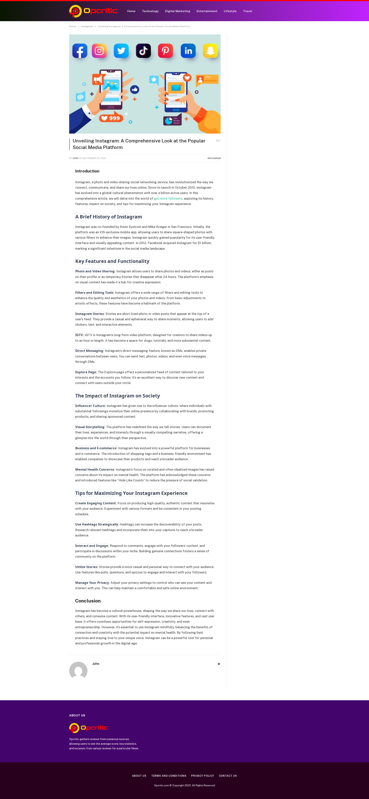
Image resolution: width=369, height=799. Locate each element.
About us (139, 775)
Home (131, 11)
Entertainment (207, 11)
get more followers (168, 198)
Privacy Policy (202, 775)
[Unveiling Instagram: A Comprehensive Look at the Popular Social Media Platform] (145, 84)
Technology (150, 11)
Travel (247, 11)
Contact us (228, 775)
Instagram (214, 158)
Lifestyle (230, 11)
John (75, 158)
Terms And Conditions (168, 775)
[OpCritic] (93, 11)
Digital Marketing (177, 11)
